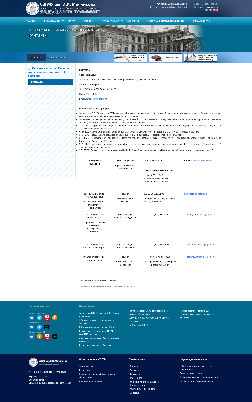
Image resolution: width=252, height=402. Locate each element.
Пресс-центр (135, 377)
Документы (134, 373)
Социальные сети (39, 306)
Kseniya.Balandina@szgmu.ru (201, 214)
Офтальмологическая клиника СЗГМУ (97, 326)
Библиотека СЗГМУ (138, 324)
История (133, 365)
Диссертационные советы (192, 372)
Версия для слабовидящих (173, 3)
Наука (71, 20)
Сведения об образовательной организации (50, 382)
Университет (36, 313)
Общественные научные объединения (199, 376)
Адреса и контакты (38, 376)
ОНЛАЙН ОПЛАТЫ (202, 20)
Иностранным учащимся (91, 380)
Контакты (182, 6)
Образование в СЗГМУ (92, 359)
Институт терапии (43, 29)
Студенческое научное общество (95, 344)
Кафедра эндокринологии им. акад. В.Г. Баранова (80, 29)
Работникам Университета (142, 388)
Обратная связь (36, 379)
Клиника (89, 20)
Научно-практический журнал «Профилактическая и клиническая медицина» (197, 313)
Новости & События (167, 6)
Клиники (34, 322)
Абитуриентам (86, 365)
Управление (135, 369)
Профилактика (110, 20)
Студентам (84, 369)
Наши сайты (86, 306)
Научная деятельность (193, 359)
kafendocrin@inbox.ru (96, 98)
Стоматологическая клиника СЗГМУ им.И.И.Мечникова (96, 332)
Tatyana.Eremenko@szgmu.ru (201, 256)
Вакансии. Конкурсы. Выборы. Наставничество (144, 383)
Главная (153, 6)
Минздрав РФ (37, 332)
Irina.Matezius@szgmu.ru (195, 193)
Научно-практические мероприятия (197, 380)
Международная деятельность (166, 20)
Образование (52, 20)
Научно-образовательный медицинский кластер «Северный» (148, 312)
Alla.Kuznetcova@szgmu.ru (201, 244)
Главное (31, 20)
